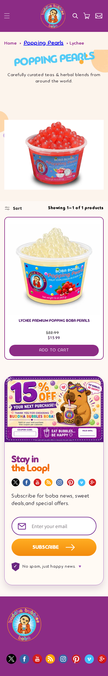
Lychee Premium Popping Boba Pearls (54, 321)
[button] (7, 15)
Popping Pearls (44, 43)
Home (10, 43)
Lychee (77, 43)
